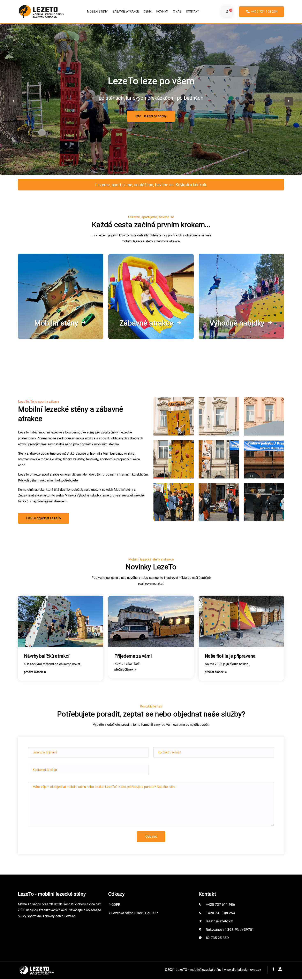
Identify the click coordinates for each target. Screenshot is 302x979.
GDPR (115, 904)
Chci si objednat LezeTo (43, 518)
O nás (177, 11)
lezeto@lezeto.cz (219, 921)
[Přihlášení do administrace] (280, 969)
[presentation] (13, 101)
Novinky (162, 11)
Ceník (147, 11)
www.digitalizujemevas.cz (242, 970)
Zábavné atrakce (126, 11)
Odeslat (151, 836)
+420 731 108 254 (264, 12)
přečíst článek (34, 672)
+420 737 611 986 (220, 904)
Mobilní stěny (97, 11)
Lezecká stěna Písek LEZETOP (134, 913)
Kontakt (192, 11)
